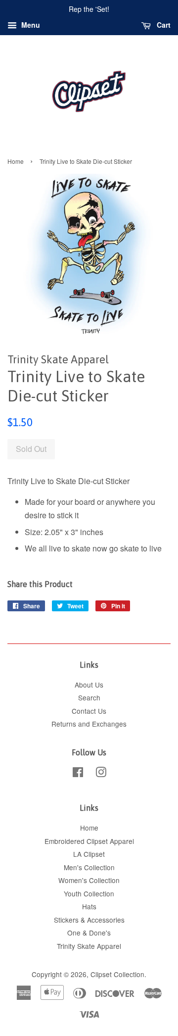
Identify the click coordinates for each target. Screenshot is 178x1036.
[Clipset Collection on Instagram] (100, 774)
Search (89, 697)
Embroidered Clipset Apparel (89, 841)
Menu (29, 25)
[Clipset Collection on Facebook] (78, 774)
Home (15, 161)
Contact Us (89, 711)
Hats (89, 906)
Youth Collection (89, 893)
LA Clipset (89, 854)
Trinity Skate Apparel (89, 946)
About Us (89, 685)
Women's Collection (89, 880)
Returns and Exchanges (89, 724)
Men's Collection (89, 867)
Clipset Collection (117, 974)
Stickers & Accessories (89, 920)
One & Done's (89, 932)
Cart (163, 25)
